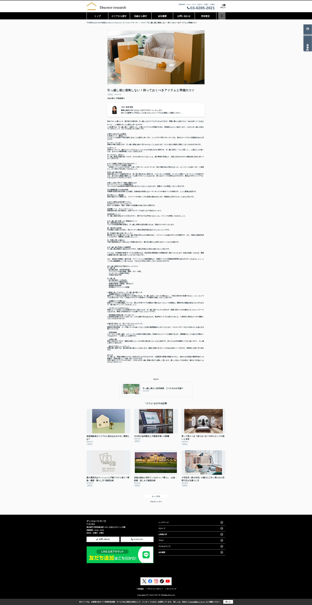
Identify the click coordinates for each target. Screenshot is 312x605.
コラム (110, 94)
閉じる (228, 602)
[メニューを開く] (221, 15)
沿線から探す (140, 16)
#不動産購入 (120, 98)
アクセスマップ (164, 546)
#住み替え (111, 98)
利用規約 (140, 589)
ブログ (161, 540)
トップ (97, 16)
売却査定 (205, 16)
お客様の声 (162, 534)
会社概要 (162, 16)
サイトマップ (171, 589)
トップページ (163, 522)
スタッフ (161, 528)
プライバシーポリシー (155, 589)
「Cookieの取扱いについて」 (196, 602)
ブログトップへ (156, 502)
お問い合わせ (183, 16)
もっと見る (156, 496)
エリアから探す (119, 16)
